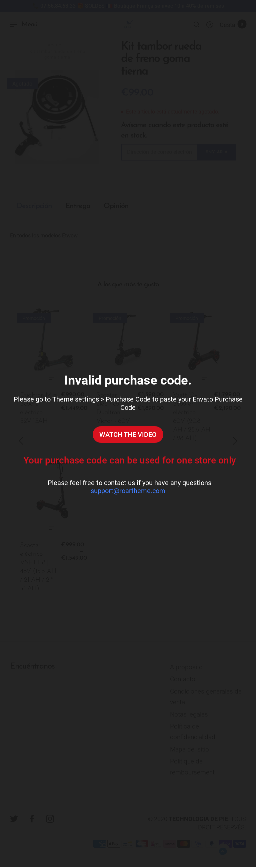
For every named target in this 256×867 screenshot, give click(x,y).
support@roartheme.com (128, 491)
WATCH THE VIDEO (128, 434)
